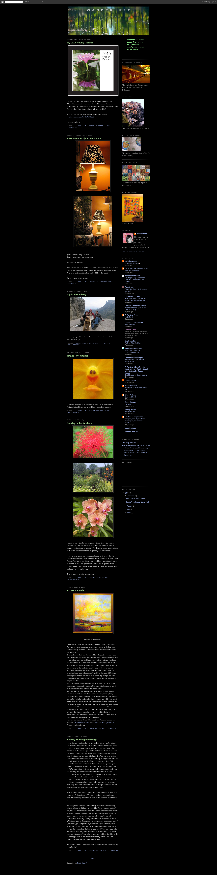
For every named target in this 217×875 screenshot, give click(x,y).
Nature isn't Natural (77, 356)
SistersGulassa (131, 385)
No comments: (74, 345)
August (130, 506)
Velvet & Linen (130, 330)
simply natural (130, 410)
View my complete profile (133, 251)
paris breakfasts (131, 261)
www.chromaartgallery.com (104, 722)
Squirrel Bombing (76, 294)
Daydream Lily (130, 341)
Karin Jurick (129, 317)
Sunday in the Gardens (79, 423)
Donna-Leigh (142, 233)
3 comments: (73, 283)
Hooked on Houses (132, 296)
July (128, 509)
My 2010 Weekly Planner (80, 42)
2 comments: (73, 127)
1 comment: (111, 728)
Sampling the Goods (132, 270)
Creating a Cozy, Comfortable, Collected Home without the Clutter (135, 280)
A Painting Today (131, 315)
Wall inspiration (130, 412)
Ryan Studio (129, 287)
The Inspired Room (132, 276)
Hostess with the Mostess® (135, 306)
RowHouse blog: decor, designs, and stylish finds (135, 418)
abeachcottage (130, 428)
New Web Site (130, 324)
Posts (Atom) (82, 863)
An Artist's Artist (76, 590)
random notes (130, 380)
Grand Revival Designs (134, 358)
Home (93, 858)
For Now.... (128, 404)
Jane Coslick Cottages (133, 348)
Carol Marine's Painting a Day (136, 268)
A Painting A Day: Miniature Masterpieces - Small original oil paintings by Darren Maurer (136, 370)
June (129, 512)
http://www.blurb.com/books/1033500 (80, 117)
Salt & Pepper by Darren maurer (136, 375)
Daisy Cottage (130, 402)
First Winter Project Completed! (84, 138)
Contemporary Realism (134, 322)
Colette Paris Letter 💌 (132, 263)
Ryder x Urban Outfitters (133, 343)
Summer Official (130, 397)
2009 (127, 493)
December (131, 496)
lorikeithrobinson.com (81, 722)
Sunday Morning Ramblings (82, 739)
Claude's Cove (130, 395)
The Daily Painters (129, 443)
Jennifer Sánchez (131, 431)
